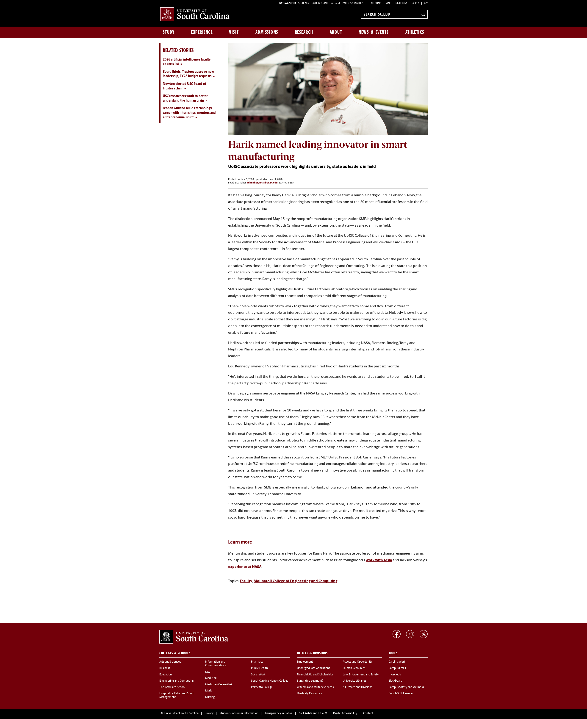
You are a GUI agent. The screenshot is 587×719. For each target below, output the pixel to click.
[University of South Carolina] (193, 637)
